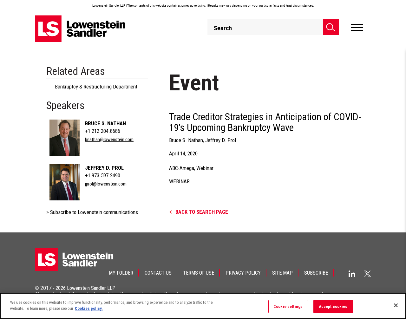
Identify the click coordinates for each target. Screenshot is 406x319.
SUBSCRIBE (316, 273)
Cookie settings (288, 306)
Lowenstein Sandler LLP (91, 288)
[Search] (331, 27)
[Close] (396, 305)
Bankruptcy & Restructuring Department (96, 86)
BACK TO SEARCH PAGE (201, 212)
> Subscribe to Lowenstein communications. (93, 212)
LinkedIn (352, 273)
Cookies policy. (89, 308)
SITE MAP (282, 273)
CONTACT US (158, 273)
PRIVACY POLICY (243, 273)
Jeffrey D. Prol (104, 168)
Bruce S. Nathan (105, 123)
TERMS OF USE (198, 273)
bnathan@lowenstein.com (109, 139)
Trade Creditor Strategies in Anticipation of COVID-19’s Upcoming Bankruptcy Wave (265, 122)
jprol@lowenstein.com (106, 184)
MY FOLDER (121, 273)
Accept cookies (333, 306)
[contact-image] (64, 138)
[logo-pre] (80, 28)
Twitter (367, 273)
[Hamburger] (357, 27)
